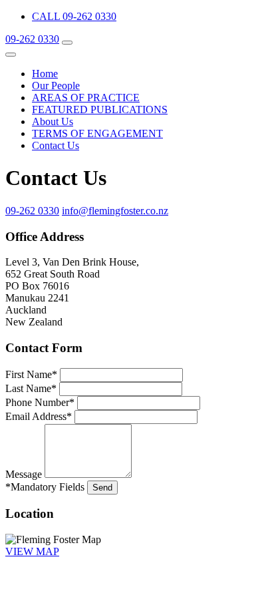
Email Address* (38, 416)
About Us (52, 121)
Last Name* (31, 388)
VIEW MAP (32, 551)
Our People (56, 85)
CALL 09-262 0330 (74, 16)
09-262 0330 (32, 39)
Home (45, 73)
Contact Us (55, 145)
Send (102, 488)
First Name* (31, 374)
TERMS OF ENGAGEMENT (97, 133)
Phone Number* (39, 402)
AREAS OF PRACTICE (86, 97)
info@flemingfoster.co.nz (115, 210)
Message (23, 474)
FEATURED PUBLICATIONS (100, 109)
